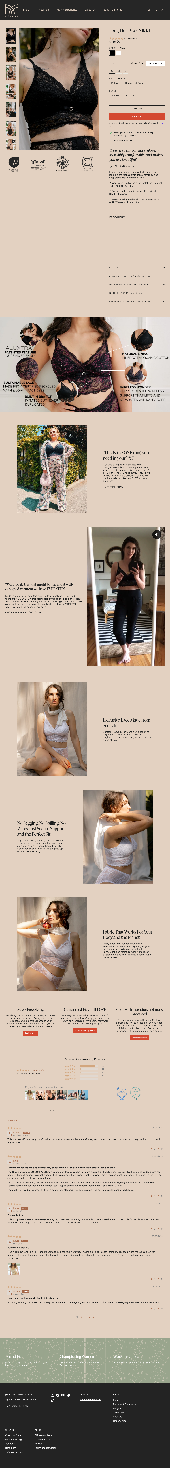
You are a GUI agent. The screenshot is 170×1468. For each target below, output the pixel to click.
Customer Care (13, 1435)
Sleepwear (118, 1413)
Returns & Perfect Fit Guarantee (130, 301)
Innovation (43, 10)
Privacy (38, 1444)
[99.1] (135, 1092)
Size (135, 63)
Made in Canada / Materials (126, 293)
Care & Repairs (42, 1440)
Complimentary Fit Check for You (130, 276)
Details (113, 267)
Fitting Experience (67, 10)
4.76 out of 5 (38, 1070)
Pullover (115, 83)
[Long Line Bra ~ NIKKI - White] (114, 247)
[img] (14, 1128)
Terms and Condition (45, 1448)
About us (10, 1444)
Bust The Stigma (113, 10)
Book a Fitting (30, 1033)
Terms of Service (14, 1452)
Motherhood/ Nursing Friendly (128, 284)
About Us (90, 10)
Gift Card (117, 1417)
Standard (116, 95)
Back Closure (117, 79)
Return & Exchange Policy (85, 1030)
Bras (115, 1400)
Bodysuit (117, 1408)
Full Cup (130, 95)
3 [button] (85, 1317)
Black (112, 53)
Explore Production (139, 1037)
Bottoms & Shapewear (124, 1404)
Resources (10, 1448)
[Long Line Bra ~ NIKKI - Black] (111, 247)
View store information (124, 141)
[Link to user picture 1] (13, 1268)
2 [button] (81, 1317)
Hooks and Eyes (134, 83)
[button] (116, 38)
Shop (26, 10)
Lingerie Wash (120, 1421)
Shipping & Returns (44, 1435)
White (119, 53)
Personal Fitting (13, 1440)
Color (117, 48)
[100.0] (122, 1092)
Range (113, 91)
